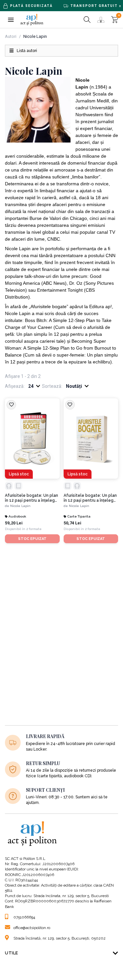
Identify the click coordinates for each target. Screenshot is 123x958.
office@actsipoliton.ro (31, 927)
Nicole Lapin (20, 506)
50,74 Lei (72, 523)
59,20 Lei (14, 523)
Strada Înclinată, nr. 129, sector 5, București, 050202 (59, 938)
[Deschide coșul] (114, 19)
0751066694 (24, 917)
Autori (10, 36)
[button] (10, 19)
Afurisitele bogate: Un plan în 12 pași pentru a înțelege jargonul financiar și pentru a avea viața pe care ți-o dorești (32, 498)
